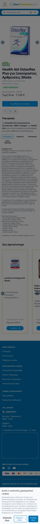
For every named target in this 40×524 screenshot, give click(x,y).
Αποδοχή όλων (33, 519)
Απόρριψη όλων (7, 518)
